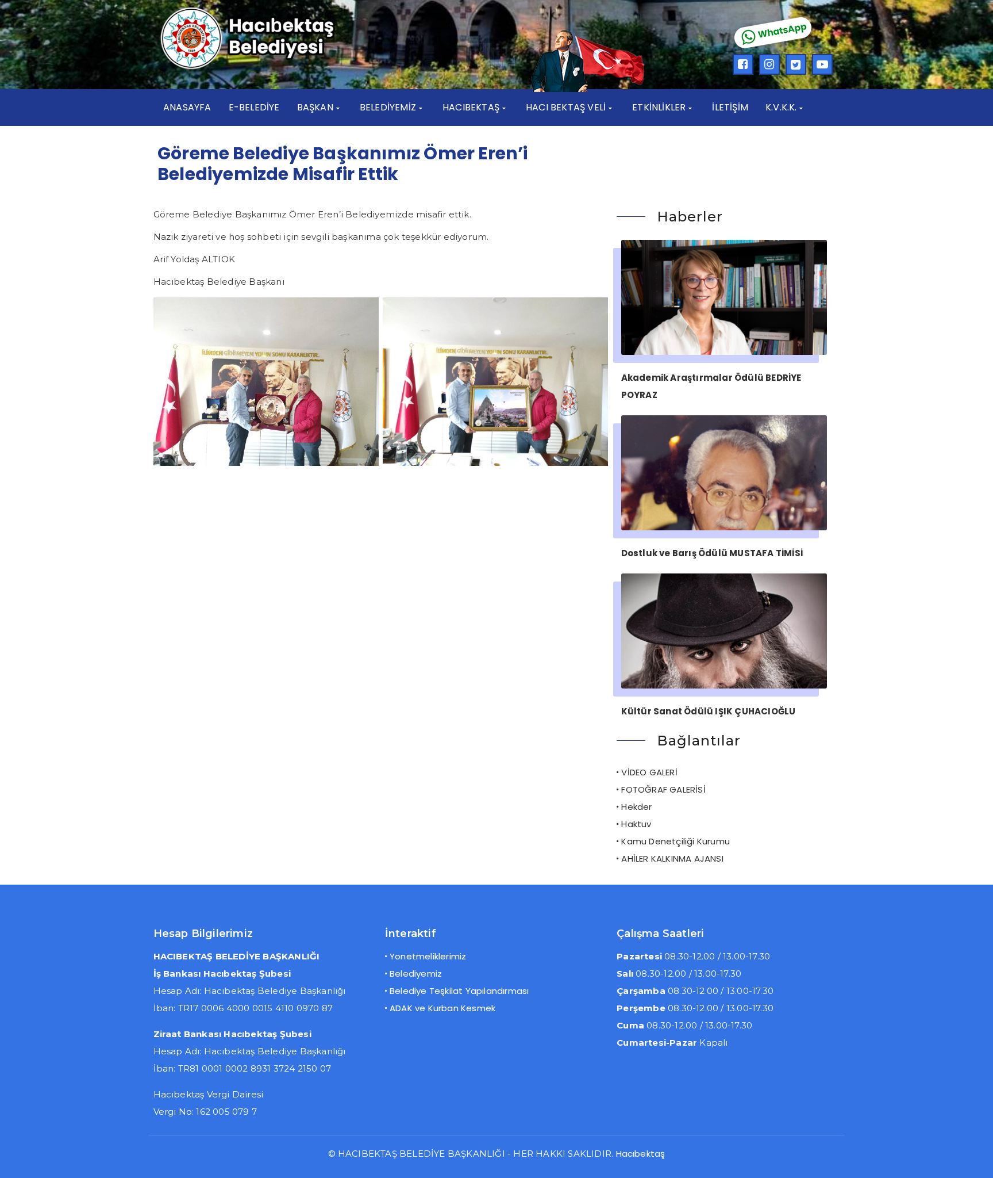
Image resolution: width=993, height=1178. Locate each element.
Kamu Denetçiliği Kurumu (675, 841)
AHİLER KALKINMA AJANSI (672, 858)
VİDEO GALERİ (649, 772)
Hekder (636, 807)
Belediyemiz (416, 973)
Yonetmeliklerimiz (428, 956)
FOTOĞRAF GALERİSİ (663, 789)
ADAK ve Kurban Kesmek (442, 1008)
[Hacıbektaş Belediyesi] (264, 68)
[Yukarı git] (972, 1157)
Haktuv (636, 824)
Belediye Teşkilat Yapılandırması (459, 991)
